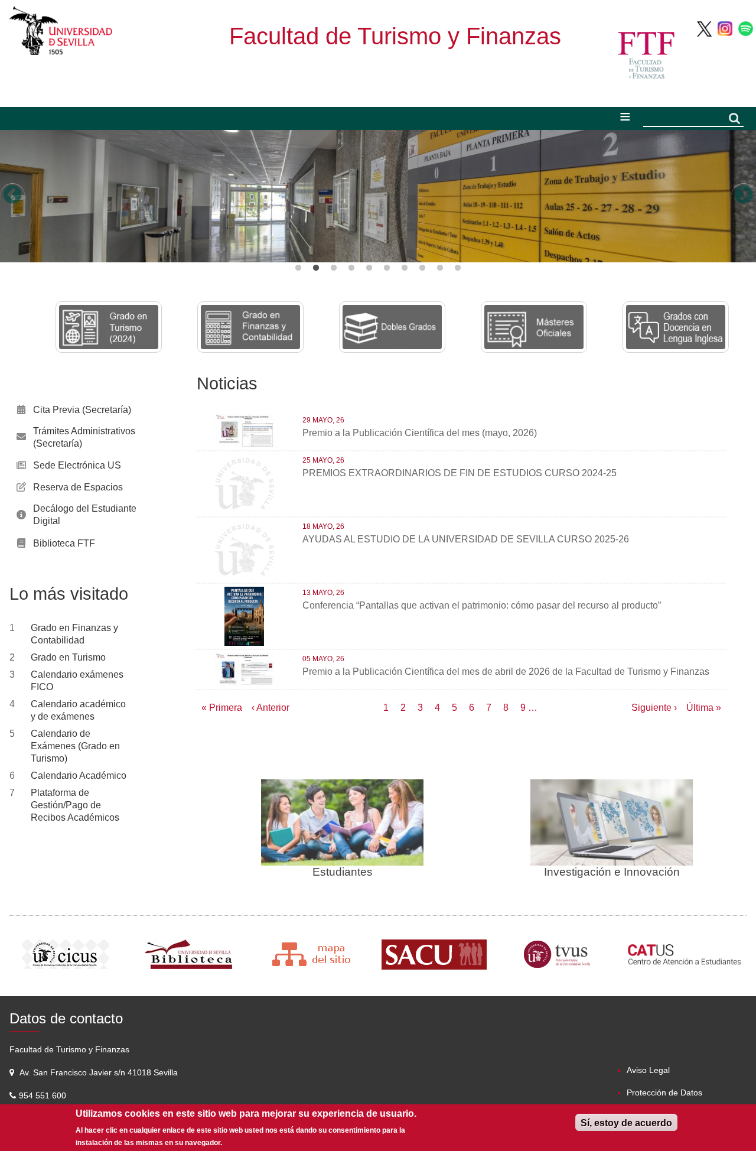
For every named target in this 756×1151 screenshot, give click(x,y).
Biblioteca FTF (64, 543)
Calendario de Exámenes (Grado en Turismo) (75, 746)
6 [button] (387, 268)
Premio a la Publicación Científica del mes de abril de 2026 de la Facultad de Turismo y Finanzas (505, 671)
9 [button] (440, 268)
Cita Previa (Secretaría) (82, 410)
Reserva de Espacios (78, 487)
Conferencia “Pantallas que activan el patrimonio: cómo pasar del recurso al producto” (481, 605)
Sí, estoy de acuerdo (626, 1123)
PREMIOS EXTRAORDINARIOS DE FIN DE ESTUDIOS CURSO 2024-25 (459, 473)
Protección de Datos (664, 1092)
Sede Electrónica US (77, 465)
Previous (12, 195)
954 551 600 (44, 1095)
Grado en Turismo (68, 657)
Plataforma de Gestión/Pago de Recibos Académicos (75, 805)
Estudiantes (342, 872)
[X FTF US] (704, 28)
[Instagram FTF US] (725, 28)
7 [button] (404, 268)
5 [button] (369, 268)
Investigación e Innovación (612, 872)
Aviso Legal (648, 1070)
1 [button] (298, 268)
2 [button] (316, 268)
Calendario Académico (78, 775)
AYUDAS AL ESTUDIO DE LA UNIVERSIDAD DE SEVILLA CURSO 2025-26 (465, 539)
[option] (378, 196)
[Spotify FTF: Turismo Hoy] (745, 28)
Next (743, 195)
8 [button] (422, 268)
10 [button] (458, 268)
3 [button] (334, 268)
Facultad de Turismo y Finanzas (395, 36)
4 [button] (351, 268)
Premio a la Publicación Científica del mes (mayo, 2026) (419, 433)
